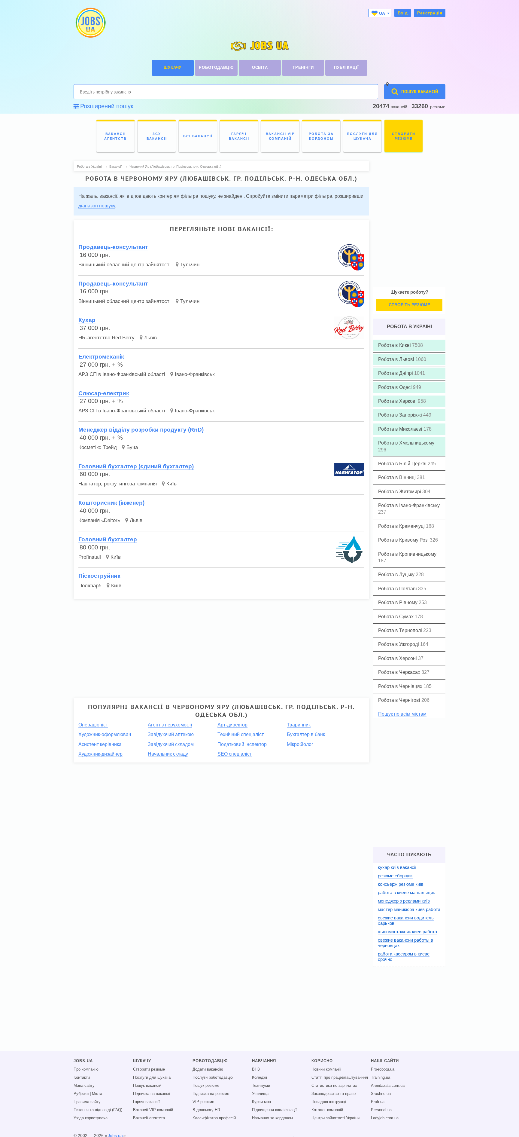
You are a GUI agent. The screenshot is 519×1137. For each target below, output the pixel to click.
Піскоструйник (99, 576)
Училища (260, 1094)
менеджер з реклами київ (404, 900)
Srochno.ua (381, 1094)
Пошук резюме (206, 1086)
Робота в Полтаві (398, 588)
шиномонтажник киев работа (407, 931)
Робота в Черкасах (399, 672)
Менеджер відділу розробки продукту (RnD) (141, 429)
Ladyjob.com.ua (385, 1118)
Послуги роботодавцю (213, 1077)
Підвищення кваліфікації (274, 1110)
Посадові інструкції (328, 1102)
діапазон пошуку (96, 205)
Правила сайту (87, 1102)
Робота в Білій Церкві (403, 463)
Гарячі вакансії (146, 1102)
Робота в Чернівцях (400, 686)
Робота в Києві (395, 345)
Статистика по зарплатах (334, 1086)
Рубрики (81, 1094)
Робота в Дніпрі (396, 373)
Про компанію (86, 1069)
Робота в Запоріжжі (400, 414)
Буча (132, 447)
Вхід (403, 13)
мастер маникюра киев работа (409, 909)
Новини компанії (326, 1069)
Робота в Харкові (398, 401)
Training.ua (380, 1077)
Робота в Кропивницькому (407, 554)
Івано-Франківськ (194, 374)
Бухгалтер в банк (306, 734)
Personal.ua (381, 1110)
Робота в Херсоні (398, 658)
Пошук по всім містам (402, 714)
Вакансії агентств (149, 1118)
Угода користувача (91, 1118)
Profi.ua (377, 1102)
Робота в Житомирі (400, 491)
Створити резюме (149, 1069)
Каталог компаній (327, 1110)
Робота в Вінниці (397, 477)
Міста (97, 1094)
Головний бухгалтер (107, 539)
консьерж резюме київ (400, 884)
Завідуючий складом (171, 744)
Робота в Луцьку (397, 574)
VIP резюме (203, 1102)
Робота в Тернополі (400, 630)
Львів (150, 338)
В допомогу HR (206, 1110)
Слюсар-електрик (103, 393)
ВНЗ (256, 1069)
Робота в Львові (396, 359)
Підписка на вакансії (151, 1094)
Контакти (82, 1077)
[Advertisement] (217, 646)
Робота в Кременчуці (402, 526)
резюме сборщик (395, 875)
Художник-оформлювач (104, 734)
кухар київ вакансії (397, 867)
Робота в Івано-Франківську (409, 505)
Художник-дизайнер (100, 753)
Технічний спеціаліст (240, 734)
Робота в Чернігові (399, 700)
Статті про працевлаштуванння (339, 1077)
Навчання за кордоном (272, 1118)
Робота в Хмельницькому (406, 442)
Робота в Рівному (398, 602)
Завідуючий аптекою (171, 734)
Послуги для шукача (152, 1077)
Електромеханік (101, 356)
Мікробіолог (300, 744)
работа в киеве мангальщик (406, 892)
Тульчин (189, 264)
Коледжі (259, 1077)
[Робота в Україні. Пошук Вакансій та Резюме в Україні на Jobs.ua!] (90, 22)
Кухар (87, 320)
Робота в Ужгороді (399, 644)
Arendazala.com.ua (388, 1086)
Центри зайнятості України (335, 1118)
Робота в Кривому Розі (404, 540)
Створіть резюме (409, 304)
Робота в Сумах (396, 616)
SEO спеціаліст (234, 753)
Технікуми (261, 1086)
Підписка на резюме (211, 1094)
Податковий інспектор (242, 744)
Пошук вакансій (147, 1086)
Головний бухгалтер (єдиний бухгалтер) (136, 466)
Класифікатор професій (214, 1118)
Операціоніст (93, 724)
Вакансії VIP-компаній (153, 1110)
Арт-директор (232, 724)
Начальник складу (168, 753)
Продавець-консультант (113, 247)
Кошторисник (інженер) (111, 503)
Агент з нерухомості (170, 724)
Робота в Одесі (395, 387)
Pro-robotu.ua (382, 1069)
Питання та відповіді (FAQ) (98, 1110)
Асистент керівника (100, 744)
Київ (171, 484)
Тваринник (299, 724)
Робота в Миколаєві (400, 429)
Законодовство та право (333, 1094)
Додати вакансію (208, 1069)
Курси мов (261, 1102)
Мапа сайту (84, 1086)
